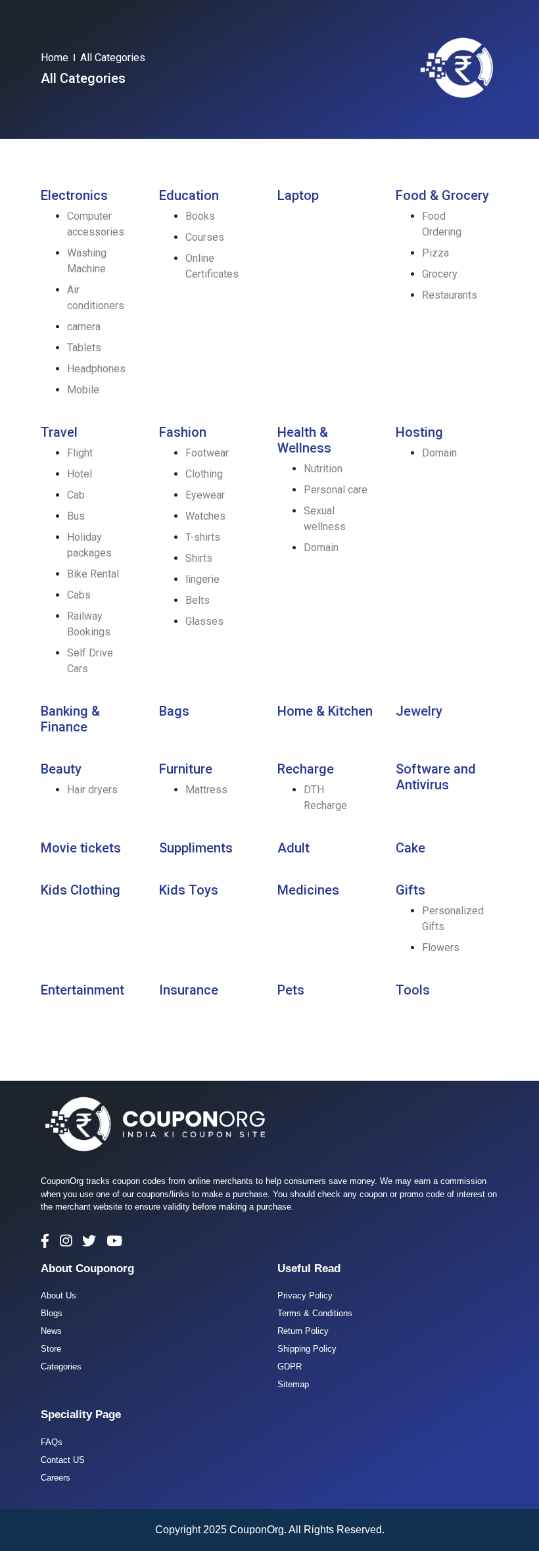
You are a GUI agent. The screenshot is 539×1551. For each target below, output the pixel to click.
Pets (290, 990)
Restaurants (449, 295)
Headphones (96, 368)
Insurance (188, 990)
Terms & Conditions (314, 1313)
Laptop (298, 195)
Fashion (182, 432)
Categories (61, 1366)
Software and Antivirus (436, 777)
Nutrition (323, 468)
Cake (410, 848)
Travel (59, 432)
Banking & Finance (70, 719)
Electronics (74, 195)
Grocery (439, 274)
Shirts (198, 558)
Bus (76, 516)
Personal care (335, 489)
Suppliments (196, 848)
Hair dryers (92, 789)
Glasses (204, 621)
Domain (321, 547)
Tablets (84, 347)
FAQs (51, 1442)
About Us (58, 1295)
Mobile (83, 389)
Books (200, 216)
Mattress (206, 789)
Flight (80, 453)
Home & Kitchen (325, 711)
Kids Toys (188, 890)
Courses (204, 237)
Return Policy (303, 1331)
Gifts (410, 890)
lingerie (202, 579)
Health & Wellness (304, 440)
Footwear (207, 453)
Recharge (305, 769)
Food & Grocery (442, 195)
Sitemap (293, 1384)
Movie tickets (81, 848)
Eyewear (205, 495)
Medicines (308, 890)
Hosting (419, 432)
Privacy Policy (305, 1295)
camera (84, 326)
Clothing (204, 474)
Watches (205, 516)
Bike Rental (93, 574)
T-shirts (202, 537)
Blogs (51, 1313)
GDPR (289, 1366)
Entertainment (82, 990)
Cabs (79, 595)
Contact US (63, 1460)
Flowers (440, 947)
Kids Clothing (80, 890)
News (51, 1331)
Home (54, 57)
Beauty (61, 769)
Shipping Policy (307, 1349)
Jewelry (419, 711)
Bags (174, 711)
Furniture (185, 769)
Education (189, 195)
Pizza (435, 253)
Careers (55, 1478)
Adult (293, 848)
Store (51, 1349)
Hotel (79, 474)
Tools (413, 990)
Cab (76, 495)
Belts (197, 600)
